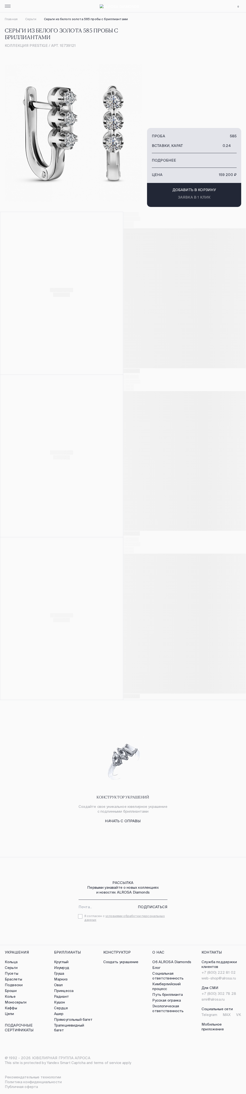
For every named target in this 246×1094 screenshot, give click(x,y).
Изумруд (61, 968)
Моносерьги (16, 1002)
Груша (59, 973)
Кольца (11, 962)
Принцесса (64, 991)
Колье (10, 996)
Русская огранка (166, 1000)
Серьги (30, 19)
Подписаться (152, 907)
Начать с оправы (123, 821)
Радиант (61, 996)
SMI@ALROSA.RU (213, 999)
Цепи (9, 1014)
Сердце (61, 1008)
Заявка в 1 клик (194, 197)
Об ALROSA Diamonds (171, 962)
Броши (11, 991)
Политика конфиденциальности (33, 1082)
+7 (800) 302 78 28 (219, 993)
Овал (58, 985)
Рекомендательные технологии (33, 1077)
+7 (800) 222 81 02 (219, 972)
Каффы (11, 1008)
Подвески (14, 985)
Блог (156, 968)
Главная (11, 19)
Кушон (59, 1002)
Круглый (61, 962)
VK (238, 1015)
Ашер (59, 1014)
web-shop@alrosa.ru (219, 978)
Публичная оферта (21, 1087)
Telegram (209, 1015)
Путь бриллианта (167, 994)
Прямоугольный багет (73, 1019)
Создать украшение (121, 962)
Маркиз (61, 979)
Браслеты (13, 979)
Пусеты (11, 973)
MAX (227, 1015)
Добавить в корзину (194, 190)
